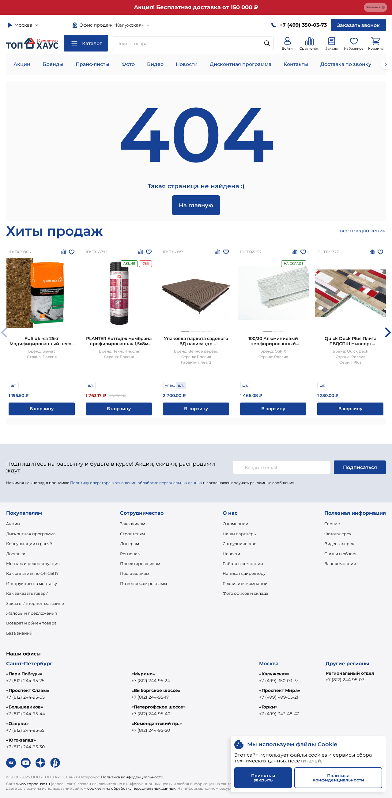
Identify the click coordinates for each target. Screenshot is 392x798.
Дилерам (129, 543)
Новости (187, 64)
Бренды (53, 64)
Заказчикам (132, 523)
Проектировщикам (140, 563)
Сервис (332, 523)
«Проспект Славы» (27, 690)
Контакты (296, 64)
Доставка (15, 553)
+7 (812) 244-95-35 (25, 730)
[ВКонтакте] (11, 763)
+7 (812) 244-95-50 (150, 730)
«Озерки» (17, 723)
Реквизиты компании (245, 583)
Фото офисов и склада (245, 593)
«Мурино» (143, 674)
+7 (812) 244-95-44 (25, 713)
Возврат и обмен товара (31, 622)
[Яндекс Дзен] (40, 763)
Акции (21, 64)
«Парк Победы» (24, 674)
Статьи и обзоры (341, 553)
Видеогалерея (339, 543)
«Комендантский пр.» (156, 723)
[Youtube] (26, 763)
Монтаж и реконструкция (33, 563)
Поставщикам (134, 573)
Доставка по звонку (345, 64)
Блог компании (340, 563)
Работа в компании (243, 563)
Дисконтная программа (240, 64)
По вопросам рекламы (143, 583)
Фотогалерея (338, 533)
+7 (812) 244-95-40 (150, 713)
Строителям (132, 533)
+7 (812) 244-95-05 (25, 697)
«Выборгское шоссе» (155, 690)
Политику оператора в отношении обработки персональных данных (136, 482)
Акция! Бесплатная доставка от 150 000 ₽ (196, 7)
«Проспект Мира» (279, 690)
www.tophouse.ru (33, 783)
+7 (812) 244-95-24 (150, 680)
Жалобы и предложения (31, 613)
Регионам (130, 553)
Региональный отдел (350, 673)
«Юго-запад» (21, 740)
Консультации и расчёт (30, 543)
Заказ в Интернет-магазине (35, 603)
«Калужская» (274, 674)
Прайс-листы (92, 64)
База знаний (19, 633)
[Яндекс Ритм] (55, 763)
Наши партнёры (240, 533)
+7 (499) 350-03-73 (279, 680)
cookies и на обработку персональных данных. (131, 788)
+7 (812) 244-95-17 (150, 697)
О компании (235, 523)
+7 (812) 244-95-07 (345, 679)
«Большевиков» (24, 707)
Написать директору (244, 573)
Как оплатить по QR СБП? (32, 573)
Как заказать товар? (27, 593)
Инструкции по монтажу (31, 583)
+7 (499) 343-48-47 (279, 713)
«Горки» (268, 707)
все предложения (363, 231)
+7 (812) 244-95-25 (25, 680)
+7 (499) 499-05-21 (278, 697)
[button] (185, 331)
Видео (155, 64)
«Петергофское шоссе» (158, 707)
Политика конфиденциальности (132, 777)
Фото (128, 64)
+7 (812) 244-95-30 (25, 747)
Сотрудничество (239, 543)
